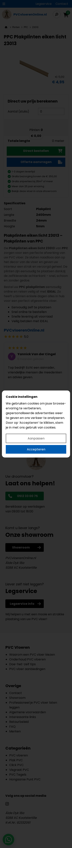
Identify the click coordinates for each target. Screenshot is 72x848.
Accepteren (36, 449)
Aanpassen (36, 438)
